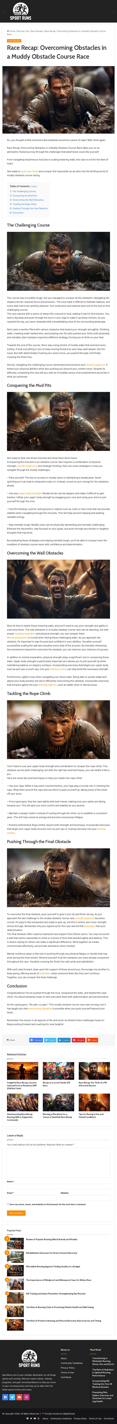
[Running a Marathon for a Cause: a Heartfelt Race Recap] (58, 1102)
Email (10, 1193)
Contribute (66, 1377)
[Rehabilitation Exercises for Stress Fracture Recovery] (15, 1257)
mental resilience (85, 918)
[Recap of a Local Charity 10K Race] (58, 1071)
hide (34, 186)
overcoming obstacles (40, 1008)
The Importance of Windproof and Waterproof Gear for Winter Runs (58, 1280)
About (64, 1358)
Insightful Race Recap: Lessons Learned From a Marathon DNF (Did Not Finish (22, 1085)
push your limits (29, 171)
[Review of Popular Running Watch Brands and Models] (15, 1243)
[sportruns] (20, 11)
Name (10, 1181)
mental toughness (95, 364)
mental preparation (25, 633)
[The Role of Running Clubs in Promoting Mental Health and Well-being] (15, 1311)
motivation (89, 926)
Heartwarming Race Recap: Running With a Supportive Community (20, 1117)
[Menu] (3, 12)
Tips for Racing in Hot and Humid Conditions (91, 1115)
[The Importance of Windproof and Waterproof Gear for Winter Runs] (15, 1284)
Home (12, 31)
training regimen (48, 684)
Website (65, 1193)
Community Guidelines (72, 1363)
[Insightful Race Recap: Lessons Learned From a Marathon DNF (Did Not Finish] (22, 1071)
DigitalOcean (69, 1413)
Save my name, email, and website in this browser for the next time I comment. (48, 1204)
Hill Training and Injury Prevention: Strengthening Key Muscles (56, 1293)
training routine (58, 669)
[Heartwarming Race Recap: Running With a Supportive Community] (22, 1102)
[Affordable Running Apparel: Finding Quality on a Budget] (15, 1270)
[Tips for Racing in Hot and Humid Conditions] (94, 1102)
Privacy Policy (68, 1368)
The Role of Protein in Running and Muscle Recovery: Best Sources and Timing (63, 1320)
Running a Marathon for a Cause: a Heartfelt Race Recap (57, 1115)
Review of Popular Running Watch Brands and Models (51, 1239)
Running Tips (23, 31)
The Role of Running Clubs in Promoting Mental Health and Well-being (60, 1307)
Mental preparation (17, 637)
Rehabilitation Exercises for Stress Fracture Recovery (51, 1253)
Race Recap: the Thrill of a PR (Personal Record (93, 1084)
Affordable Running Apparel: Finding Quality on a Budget (53, 1266)
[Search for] (113, 12)
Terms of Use (67, 1372)
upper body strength (30, 493)
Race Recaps (37, 31)
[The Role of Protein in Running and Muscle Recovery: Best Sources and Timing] (15, 1325)
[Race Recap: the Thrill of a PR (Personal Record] (94, 1071)
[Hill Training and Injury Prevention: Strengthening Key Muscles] (15, 1298)
